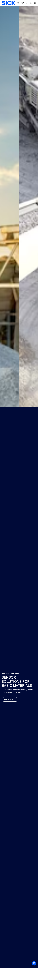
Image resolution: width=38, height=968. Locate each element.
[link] (8, 3)
